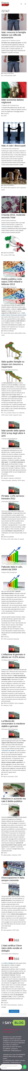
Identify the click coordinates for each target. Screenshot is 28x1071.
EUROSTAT (18, 478)
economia (9, 412)
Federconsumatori (6, 480)
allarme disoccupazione (9, 187)
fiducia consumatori (8, 776)
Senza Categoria (19, 703)
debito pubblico (7, 855)
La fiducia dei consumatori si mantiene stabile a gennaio (13, 723)
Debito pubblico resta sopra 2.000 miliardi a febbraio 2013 (11, 281)
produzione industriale (13, 639)
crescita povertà (7, 75)
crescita (3, 226)
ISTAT (14, 75)
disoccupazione (7, 930)
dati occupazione (21, 187)
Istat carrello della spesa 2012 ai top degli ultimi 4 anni (13, 433)
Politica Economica (8, 73)
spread (22, 539)
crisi (4, 412)
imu (17, 412)
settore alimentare (12, 1005)
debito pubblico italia (20, 333)
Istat (3, 669)
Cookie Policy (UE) (8, 1032)
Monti (15, 539)
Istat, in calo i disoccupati (13, 145)
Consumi (5, 774)
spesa (23, 480)
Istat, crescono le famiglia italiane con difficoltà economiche (13, 35)
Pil (18, 539)
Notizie (5, 852)
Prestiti (10, 415)
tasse (20, 415)
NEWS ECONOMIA (8, 185)
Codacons (11, 478)
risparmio (15, 415)
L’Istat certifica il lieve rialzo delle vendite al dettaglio (11, 948)
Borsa (5, 539)
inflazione (21, 412)
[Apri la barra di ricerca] (21, 4)
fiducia (14, 412)
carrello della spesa (8, 333)
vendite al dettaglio (8, 963)
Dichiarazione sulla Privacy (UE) (11, 1029)
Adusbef (5, 478)
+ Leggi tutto (14, 1011)
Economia (6, 113)
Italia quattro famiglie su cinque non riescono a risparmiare (12, 364)
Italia (13, 255)
